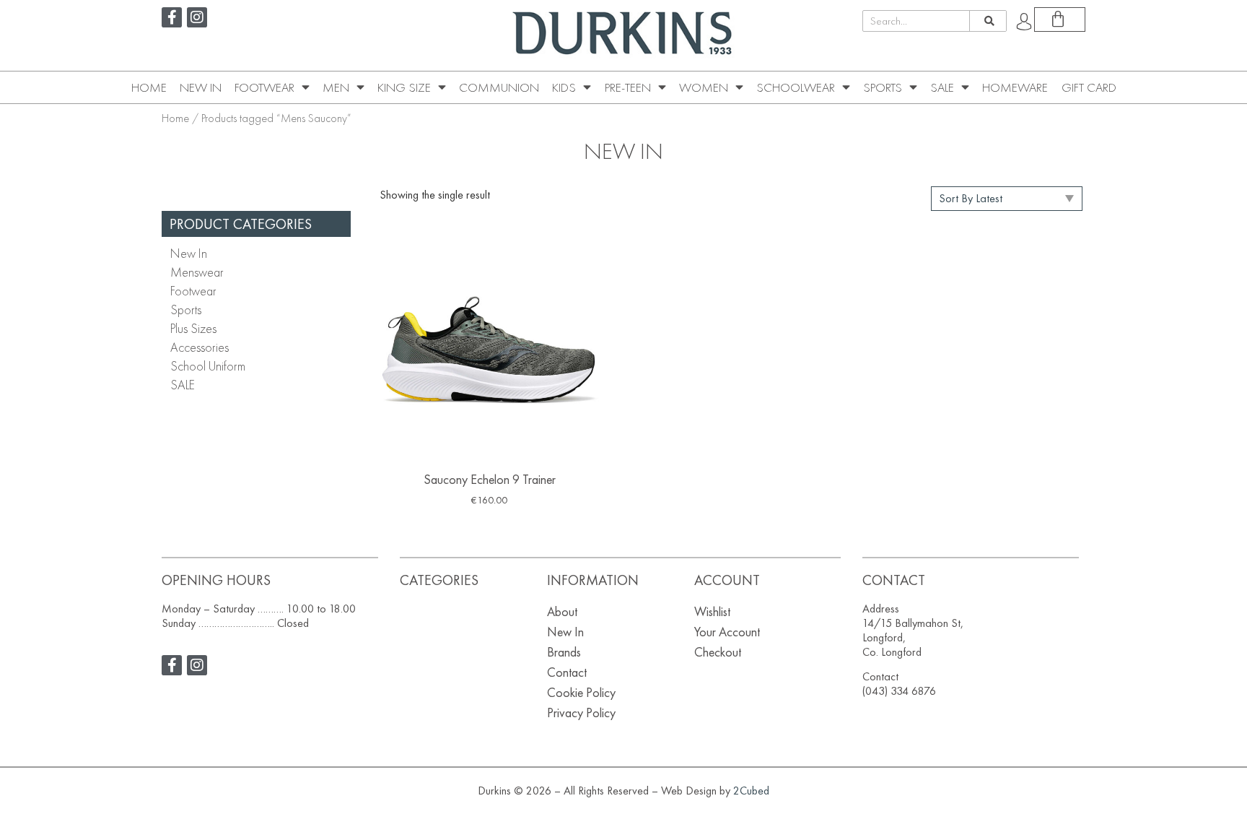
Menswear (197, 272)
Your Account (727, 631)
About (562, 611)
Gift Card (1089, 87)
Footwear (264, 87)
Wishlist (712, 611)
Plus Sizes (193, 328)
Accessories (199, 347)
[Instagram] (197, 17)
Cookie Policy (581, 692)
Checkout (717, 652)
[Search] (987, 21)
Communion (499, 87)
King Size (404, 87)
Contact (567, 672)
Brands (564, 652)
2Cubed (751, 790)
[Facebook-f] (172, 17)
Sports (882, 87)
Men (336, 87)
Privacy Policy (581, 712)
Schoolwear (795, 87)
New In (201, 87)
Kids (564, 87)
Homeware (1015, 87)
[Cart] (1059, 19)
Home (149, 87)
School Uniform (207, 366)
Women (703, 87)
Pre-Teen (628, 87)
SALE (942, 87)
